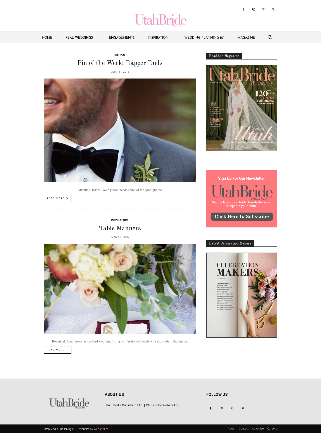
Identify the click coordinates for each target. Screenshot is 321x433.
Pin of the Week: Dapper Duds (119, 63)
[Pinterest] (263, 9)
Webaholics (170, 405)
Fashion (119, 55)
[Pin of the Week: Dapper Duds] (120, 130)
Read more (55, 198)
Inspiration (119, 220)
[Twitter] (273, 9)
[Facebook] (244, 9)
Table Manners (120, 228)
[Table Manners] (120, 289)
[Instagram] (253, 9)
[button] (269, 37)
